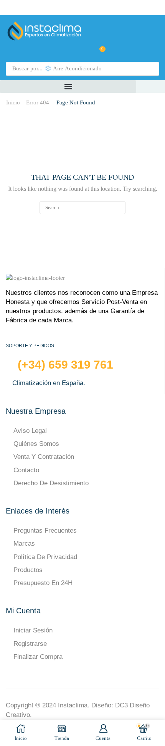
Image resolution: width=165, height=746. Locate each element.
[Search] (151, 68)
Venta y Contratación (43, 456)
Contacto (26, 470)
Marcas (24, 543)
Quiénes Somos (36, 443)
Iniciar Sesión (33, 630)
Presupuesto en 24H (43, 583)
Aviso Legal (30, 430)
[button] (83, 51)
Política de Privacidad (45, 557)
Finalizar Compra (38, 656)
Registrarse (30, 643)
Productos (28, 570)
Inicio (13, 102)
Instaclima (72, 705)
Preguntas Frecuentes (45, 530)
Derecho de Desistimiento (51, 483)
